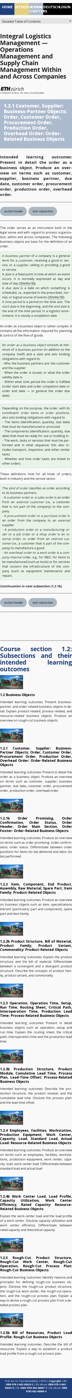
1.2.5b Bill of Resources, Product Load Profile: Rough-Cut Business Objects (36, 1334)
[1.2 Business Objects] (11, 682)
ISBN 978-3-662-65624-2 (19, 1384)
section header (13, 211)
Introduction (21, 7)
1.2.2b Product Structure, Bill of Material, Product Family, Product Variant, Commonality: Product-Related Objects (36, 945)
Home (7, 7)
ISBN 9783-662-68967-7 (33, 1388)
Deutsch (50, 7)
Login (64, 7)
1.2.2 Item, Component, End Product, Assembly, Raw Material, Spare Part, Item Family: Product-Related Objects (36, 888)
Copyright (55, 1381)
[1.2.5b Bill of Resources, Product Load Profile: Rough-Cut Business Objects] (11, 1320)
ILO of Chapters (36, 9)
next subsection (43, 211)
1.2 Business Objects (17, 694)
